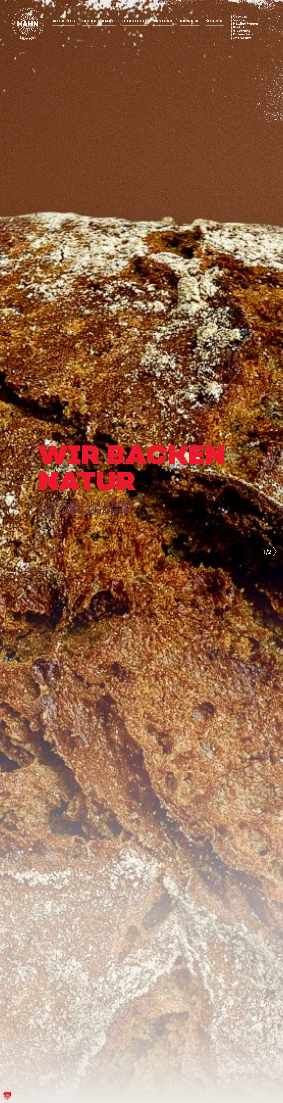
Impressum (242, 38)
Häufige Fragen (245, 23)
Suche (217, 21)
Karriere (189, 21)
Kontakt (239, 27)
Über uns (240, 16)
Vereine (239, 20)
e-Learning (242, 30)
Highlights (135, 21)
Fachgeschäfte (99, 21)
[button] (7, 1096)
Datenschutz (243, 34)
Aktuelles (63, 21)
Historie (163, 21)
